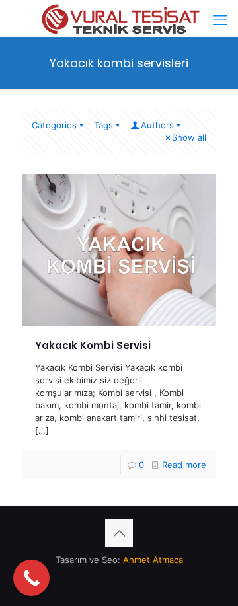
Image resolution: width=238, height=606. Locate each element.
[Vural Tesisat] (119, 16)
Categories (54, 125)
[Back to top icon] (119, 533)
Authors (157, 125)
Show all (189, 137)
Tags (103, 125)
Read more (184, 464)
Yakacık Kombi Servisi (93, 345)
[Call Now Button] (31, 578)
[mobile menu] (220, 20)
